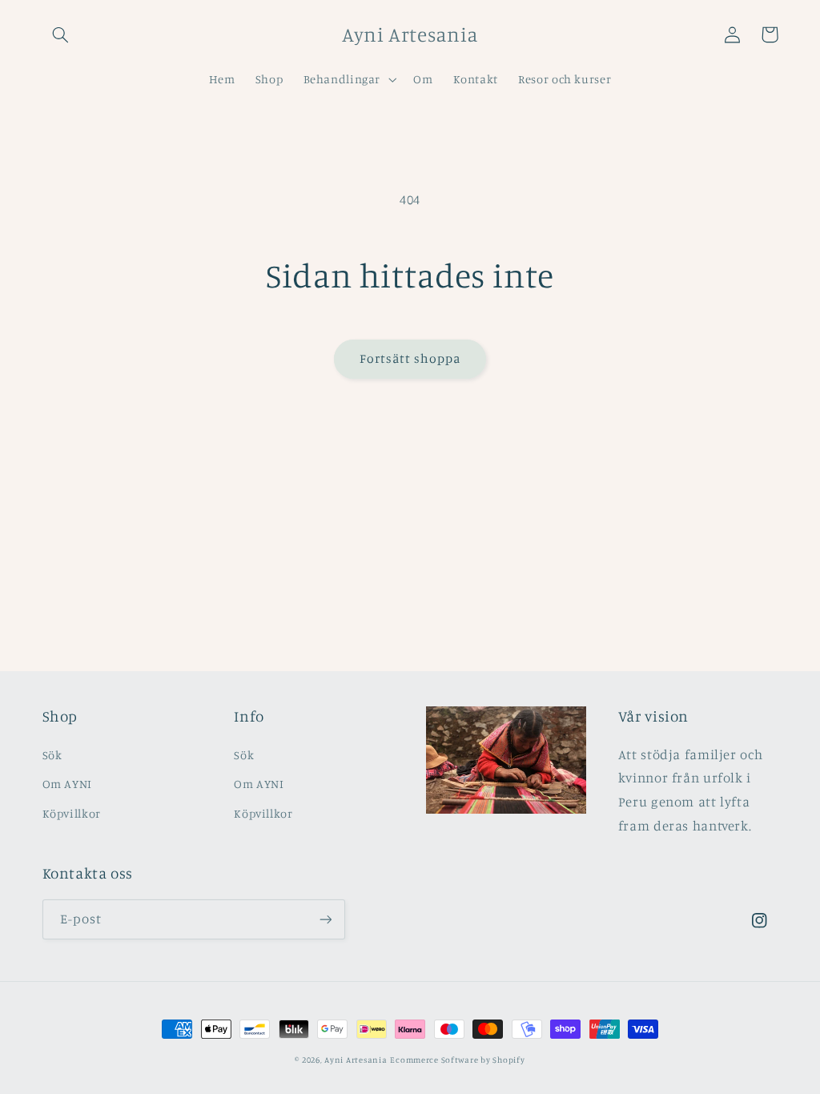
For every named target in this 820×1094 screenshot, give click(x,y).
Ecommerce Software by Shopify (457, 1059)
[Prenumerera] (325, 919)
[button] (60, 34)
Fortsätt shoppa (410, 358)
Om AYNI (67, 783)
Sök (52, 755)
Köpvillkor (71, 813)
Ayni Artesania (355, 1059)
